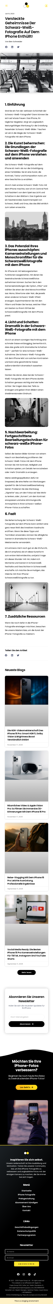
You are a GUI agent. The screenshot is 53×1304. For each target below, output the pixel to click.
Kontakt (26, 1210)
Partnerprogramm (27, 1235)
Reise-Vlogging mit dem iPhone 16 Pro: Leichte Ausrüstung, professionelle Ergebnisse (25, 880)
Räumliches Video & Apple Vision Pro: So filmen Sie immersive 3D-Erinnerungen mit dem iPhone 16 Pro (26, 808)
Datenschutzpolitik (26, 1231)
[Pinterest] (29, 1274)
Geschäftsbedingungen (26, 1227)
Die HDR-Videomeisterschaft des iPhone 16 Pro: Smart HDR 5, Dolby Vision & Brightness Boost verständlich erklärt (25, 735)
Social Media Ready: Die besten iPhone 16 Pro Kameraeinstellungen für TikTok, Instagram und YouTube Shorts (26, 954)
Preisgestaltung (27, 1198)
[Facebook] (18, 1274)
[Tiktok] (34, 1274)
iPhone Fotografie (26, 1194)
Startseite (27, 1190)
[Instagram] (23, 1274)
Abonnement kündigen (26, 1202)
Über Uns (26, 1206)
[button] (6, 47)
